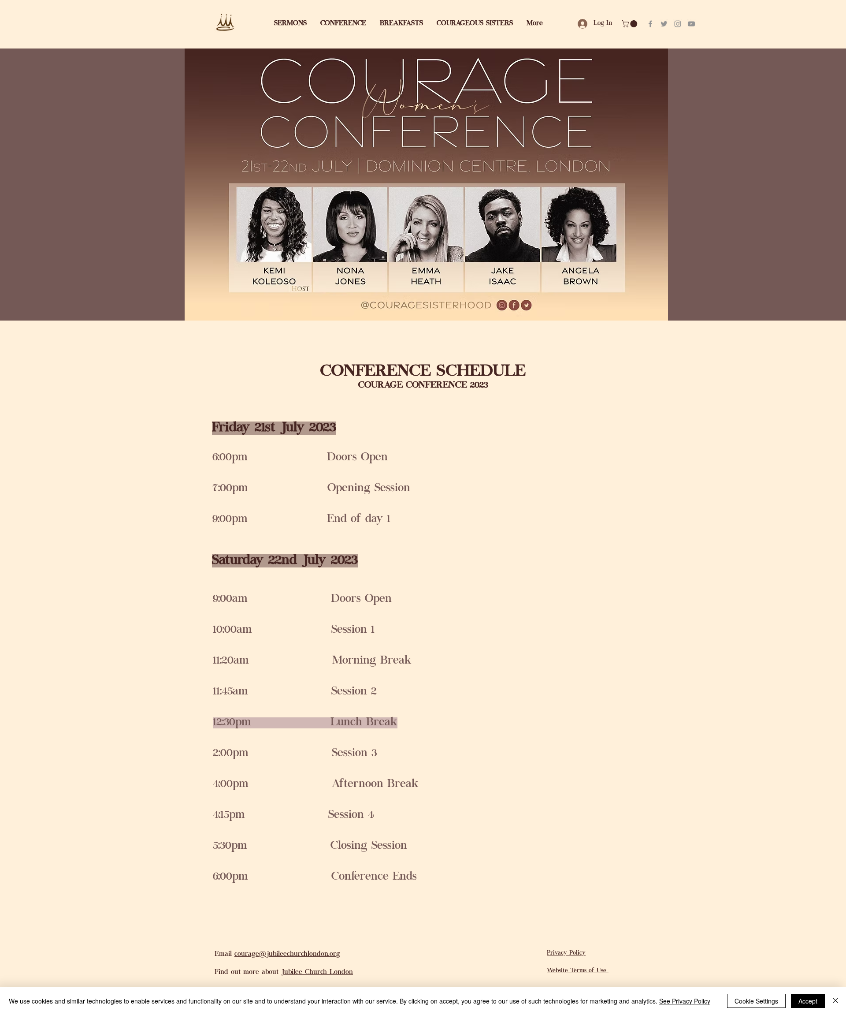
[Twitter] (664, 23)
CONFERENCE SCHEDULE (423, 372)
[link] (630, 23)
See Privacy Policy (684, 1000)
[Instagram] (677, 23)
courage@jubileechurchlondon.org (287, 954)
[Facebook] (650, 23)
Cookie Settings (756, 1000)
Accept (807, 1000)
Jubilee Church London (317, 972)
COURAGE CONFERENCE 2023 (423, 385)
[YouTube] (691, 23)
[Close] (835, 1001)
